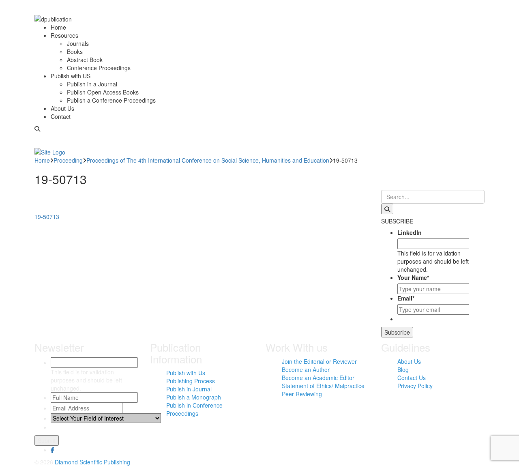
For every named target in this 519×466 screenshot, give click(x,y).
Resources (64, 35)
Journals (78, 43)
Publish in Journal (189, 389)
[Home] (49, 151)
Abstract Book (85, 60)
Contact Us (411, 378)
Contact (61, 116)
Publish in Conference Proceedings (194, 409)
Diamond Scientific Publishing (92, 462)
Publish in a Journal (92, 84)
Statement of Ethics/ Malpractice (323, 386)
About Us (62, 108)
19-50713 (46, 217)
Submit (47, 440)
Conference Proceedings (99, 68)
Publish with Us (185, 373)
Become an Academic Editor (318, 378)
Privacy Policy (415, 386)
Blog (403, 369)
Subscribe (397, 332)
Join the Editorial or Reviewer (319, 361)
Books (75, 51)
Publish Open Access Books (103, 92)
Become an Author (306, 369)
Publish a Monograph (193, 397)
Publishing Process (190, 381)
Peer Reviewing (302, 394)
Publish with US (70, 76)
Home (58, 27)
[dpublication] (53, 18)
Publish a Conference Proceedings (111, 100)
